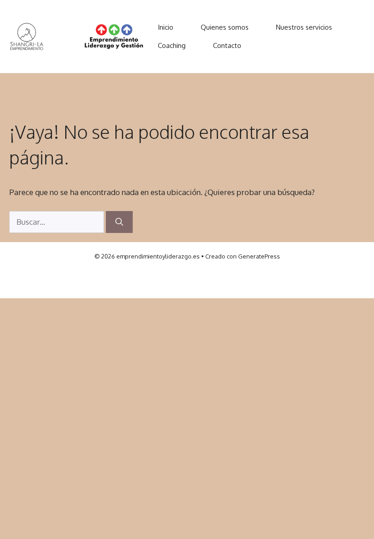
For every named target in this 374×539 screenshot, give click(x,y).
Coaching (172, 45)
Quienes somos (225, 27)
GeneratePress (259, 256)
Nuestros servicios (304, 27)
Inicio (165, 27)
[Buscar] (119, 222)
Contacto (227, 45)
